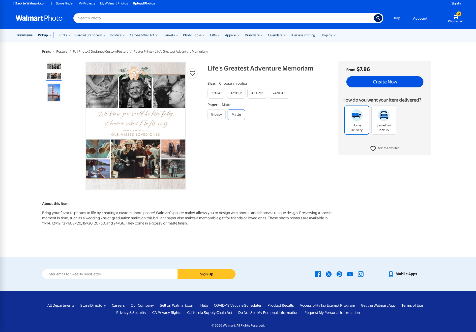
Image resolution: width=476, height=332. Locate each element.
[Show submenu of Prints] (69, 35)
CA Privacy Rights (166, 312)
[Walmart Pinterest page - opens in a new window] (339, 274)
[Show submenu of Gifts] (218, 35)
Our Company (142, 305)
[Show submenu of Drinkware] (261, 35)
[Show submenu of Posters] (123, 35)
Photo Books (192, 35)
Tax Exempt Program (337, 305)
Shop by (326, 35)
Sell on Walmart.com (177, 305)
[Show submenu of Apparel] (238, 35)
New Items (24, 35)
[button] (384, 149)
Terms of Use (412, 305)
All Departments (60, 305)
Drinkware (252, 35)
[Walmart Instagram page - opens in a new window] (361, 274)
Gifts (213, 35)
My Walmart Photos (114, 3)
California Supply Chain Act (209, 312)
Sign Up (206, 274)
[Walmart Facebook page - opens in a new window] (318, 274)
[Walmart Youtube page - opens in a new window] (350, 274)
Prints (63, 35)
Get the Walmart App (378, 305)
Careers (118, 305)
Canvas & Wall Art (142, 35)
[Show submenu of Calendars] (284, 35)
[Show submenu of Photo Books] (203, 35)
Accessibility (310, 305)
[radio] (54, 71)
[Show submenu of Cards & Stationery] (104, 35)
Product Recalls (281, 305)
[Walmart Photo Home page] (39, 18)
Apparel (231, 35)
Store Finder (65, 3)
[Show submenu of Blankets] (177, 35)
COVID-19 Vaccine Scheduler (238, 305)
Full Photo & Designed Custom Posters (100, 51)
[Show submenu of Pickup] (51, 35)
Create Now (385, 82)
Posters (115, 35)
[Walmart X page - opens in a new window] (329, 274)
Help (396, 18)
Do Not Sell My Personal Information (268, 312)
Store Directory (93, 305)
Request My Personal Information (332, 312)
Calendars (275, 35)
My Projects (87, 3)
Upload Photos (144, 3)
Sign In (456, 3)
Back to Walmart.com (30, 3)
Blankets (169, 35)
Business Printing (303, 35)
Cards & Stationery (88, 35)
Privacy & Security (131, 312)
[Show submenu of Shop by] (334, 35)
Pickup (43, 35)
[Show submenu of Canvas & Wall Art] (156, 35)
